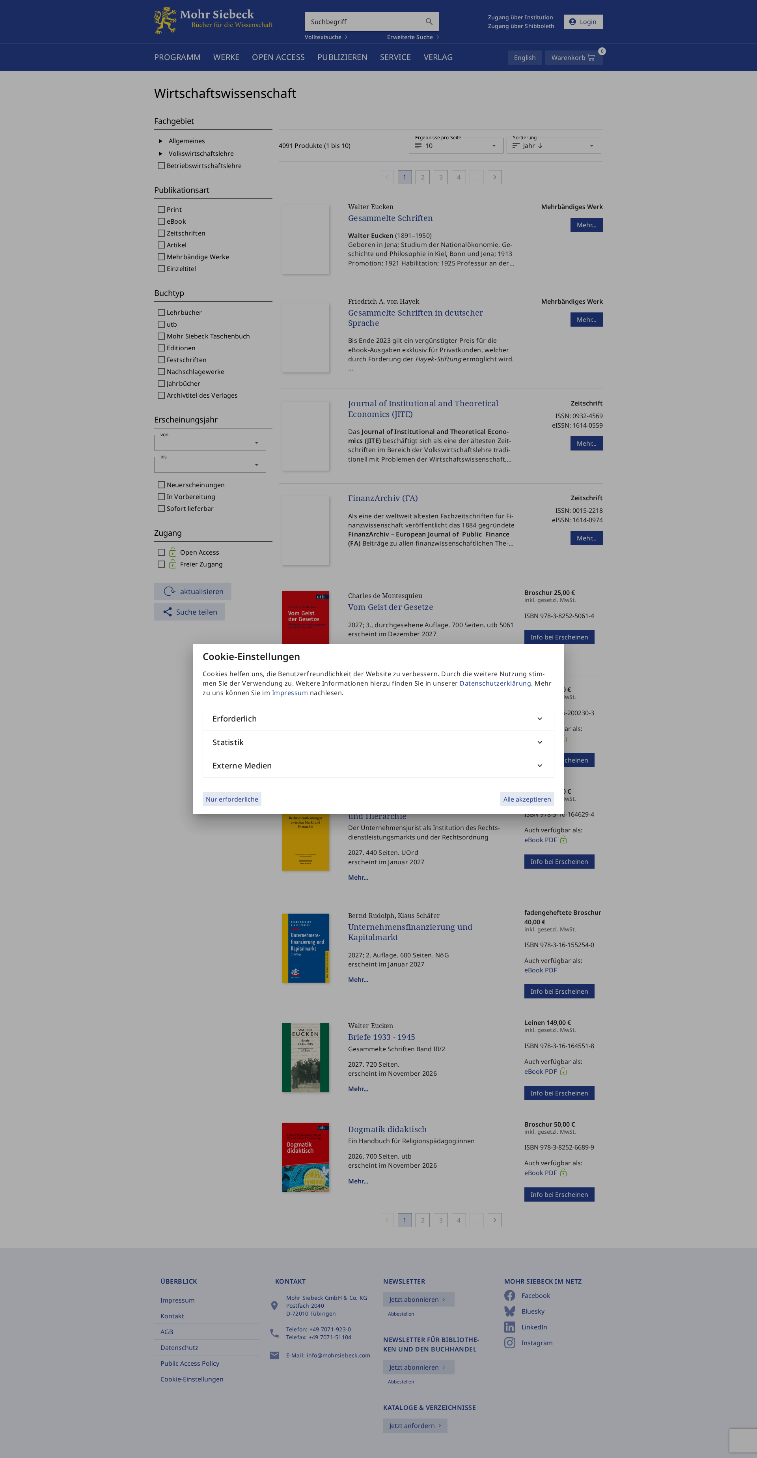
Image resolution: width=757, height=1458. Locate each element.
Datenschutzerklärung (495, 683)
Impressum (290, 692)
